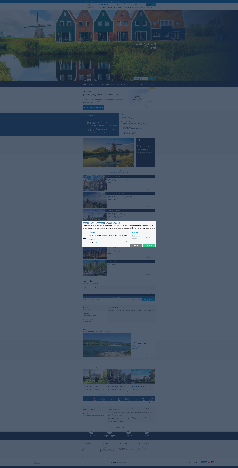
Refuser (136, 245)
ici (96, 242)
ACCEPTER (149, 245)
